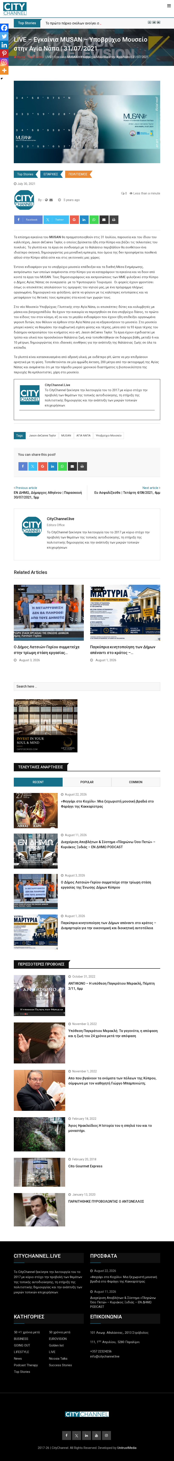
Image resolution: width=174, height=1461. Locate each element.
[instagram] (22, 418)
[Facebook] (4, 28)
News (18, 1358)
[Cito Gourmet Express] (39, 1172)
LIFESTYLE (21, 1352)
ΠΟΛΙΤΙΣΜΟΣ (78, 174)
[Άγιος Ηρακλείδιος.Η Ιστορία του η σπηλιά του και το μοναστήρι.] (39, 1134)
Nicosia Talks (58, 1358)
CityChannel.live (60, 519)
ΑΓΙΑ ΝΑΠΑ (83, 435)
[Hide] (1, 78)
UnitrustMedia (126, 1448)
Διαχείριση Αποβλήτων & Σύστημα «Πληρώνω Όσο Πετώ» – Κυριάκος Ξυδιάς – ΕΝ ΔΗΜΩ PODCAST (123, 1302)
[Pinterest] (4, 53)
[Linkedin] (4, 45)
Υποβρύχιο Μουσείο (109, 435)
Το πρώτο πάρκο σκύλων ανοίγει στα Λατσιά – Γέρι (85, 23)
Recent (38, 782)
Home (21, 57)
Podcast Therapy (26, 1365)
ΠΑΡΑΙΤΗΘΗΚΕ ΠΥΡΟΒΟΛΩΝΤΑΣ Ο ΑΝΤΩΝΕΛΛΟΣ (106, 1201)
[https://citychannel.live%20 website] (46, 200)
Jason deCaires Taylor (42, 435)
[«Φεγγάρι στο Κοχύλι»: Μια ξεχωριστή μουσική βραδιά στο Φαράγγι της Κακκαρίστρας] (36, 810)
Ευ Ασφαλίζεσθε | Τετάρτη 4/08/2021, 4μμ (127, 493)
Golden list (56, 1345)
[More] (4, 70)
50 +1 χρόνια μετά (27, 1332)
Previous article (26, 488)
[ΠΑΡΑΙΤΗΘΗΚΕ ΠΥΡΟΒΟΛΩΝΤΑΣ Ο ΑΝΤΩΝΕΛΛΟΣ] (39, 1209)
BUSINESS (21, 1339)
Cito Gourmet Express (85, 1166)
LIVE (52, 1352)
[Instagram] (4, 62)
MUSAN (66, 435)
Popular (87, 782)
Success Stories (60, 1365)
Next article (150, 488)
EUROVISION (58, 1339)
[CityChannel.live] (51, 200)
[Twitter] (4, 36)
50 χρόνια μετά (59, 1332)
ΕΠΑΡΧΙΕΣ (51, 174)
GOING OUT (22, 1345)
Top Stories (35, 57)
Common (135, 782)
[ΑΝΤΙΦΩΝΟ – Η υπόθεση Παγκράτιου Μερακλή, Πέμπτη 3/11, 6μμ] (39, 995)
